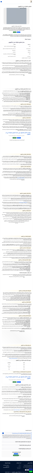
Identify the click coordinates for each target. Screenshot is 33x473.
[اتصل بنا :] (30, 469)
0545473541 (16, 453)
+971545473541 (16, 455)
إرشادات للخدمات (18, 467)
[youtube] (28, 470)
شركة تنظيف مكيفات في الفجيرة (13, 358)
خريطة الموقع (18, 468)
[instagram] (25, 470)
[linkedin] (27, 470)
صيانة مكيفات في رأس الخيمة (23, 202)
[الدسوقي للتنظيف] (31, 1)
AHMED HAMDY (7, 472)
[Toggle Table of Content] (2, 39)
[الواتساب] (30, 471)
